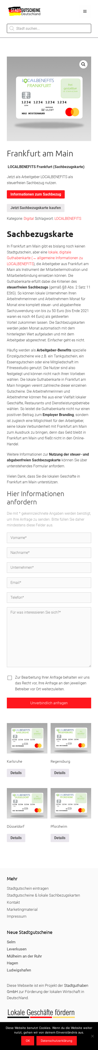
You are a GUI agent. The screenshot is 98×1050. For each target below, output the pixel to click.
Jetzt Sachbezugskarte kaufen (35, 208)
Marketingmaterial (22, 909)
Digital (29, 218)
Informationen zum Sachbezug (35, 194)
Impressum (16, 916)
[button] (83, 64)
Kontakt (13, 902)
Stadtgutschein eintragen (28, 888)
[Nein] (92, 1036)
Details (16, 773)
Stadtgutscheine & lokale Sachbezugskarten (43, 895)
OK (28, 1040)
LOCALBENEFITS (67, 218)
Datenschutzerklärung (56, 1040)
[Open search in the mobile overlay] (49, 28)
